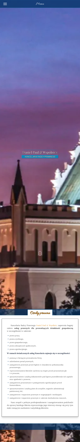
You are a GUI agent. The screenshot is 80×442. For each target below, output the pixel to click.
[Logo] (40, 158)
